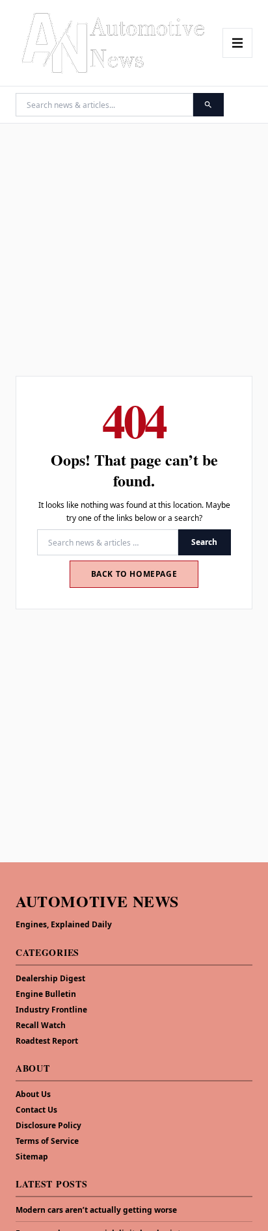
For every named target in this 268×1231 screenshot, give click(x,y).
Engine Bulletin (46, 993)
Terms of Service (47, 1140)
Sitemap (32, 1156)
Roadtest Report (47, 1040)
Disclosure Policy (48, 1125)
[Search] (208, 104)
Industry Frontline (51, 1009)
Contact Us (36, 1109)
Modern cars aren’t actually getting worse (96, 1210)
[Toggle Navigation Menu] (237, 43)
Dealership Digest (50, 978)
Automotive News (97, 901)
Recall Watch (41, 1025)
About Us (33, 1094)
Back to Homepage (134, 573)
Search (204, 542)
